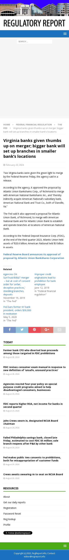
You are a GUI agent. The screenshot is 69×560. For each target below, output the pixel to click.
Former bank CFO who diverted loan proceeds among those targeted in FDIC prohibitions (30, 352)
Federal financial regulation (34, 124)
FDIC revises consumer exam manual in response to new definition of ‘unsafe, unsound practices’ (34, 368)
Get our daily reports (14, 502)
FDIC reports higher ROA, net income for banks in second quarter (33, 405)
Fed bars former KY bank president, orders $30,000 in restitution (17, 310)
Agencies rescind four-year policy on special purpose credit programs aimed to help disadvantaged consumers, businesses (30, 387)
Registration (9, 507)
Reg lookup (9, 519)
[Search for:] (35, 41)
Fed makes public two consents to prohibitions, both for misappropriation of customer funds (32, 459)
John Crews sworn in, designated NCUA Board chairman (30, 422)
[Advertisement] (34, 82)
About (6, 496)
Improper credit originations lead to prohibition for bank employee (45, 279)
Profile (6, 524)
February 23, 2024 (15, 164)
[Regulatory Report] (34, 14)
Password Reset (12, 513)
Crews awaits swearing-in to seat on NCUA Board (33, 474)
